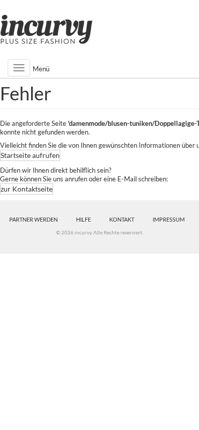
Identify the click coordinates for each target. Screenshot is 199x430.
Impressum (169, 219)
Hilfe (83, 219)
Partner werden (33, 219)
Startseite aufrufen (30, 155)
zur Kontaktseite (27, 188)
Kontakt (121, 219)
